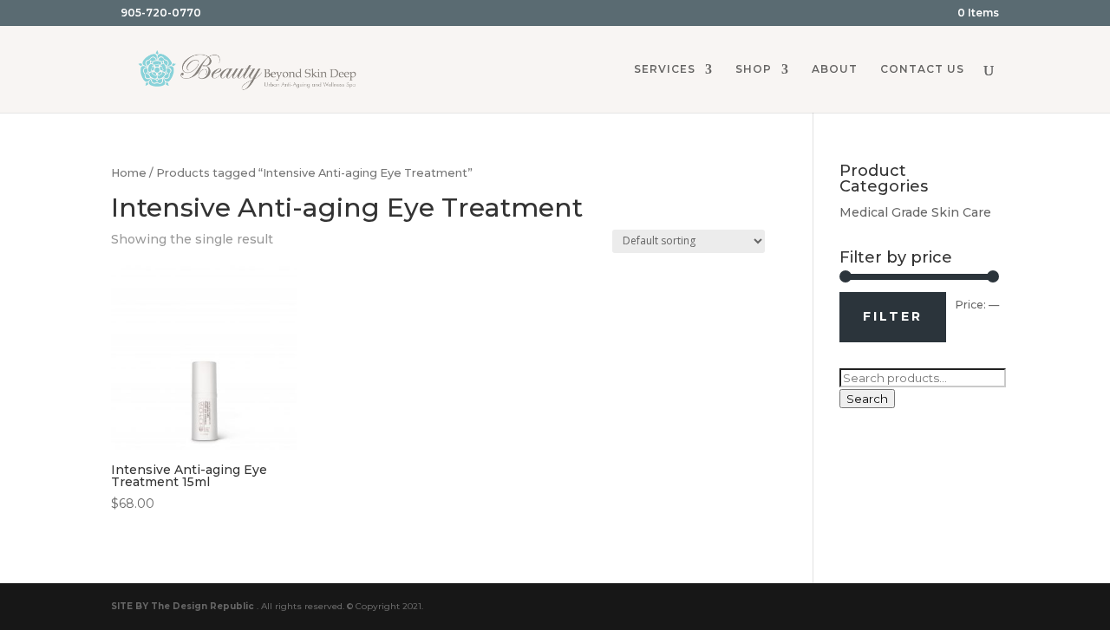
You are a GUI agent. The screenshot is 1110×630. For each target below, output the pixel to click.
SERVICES (664, 69)
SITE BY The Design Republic (182, 606)
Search (867, 399)
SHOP (753, 69)
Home (129, 172)
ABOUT (835, 69)
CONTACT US (922, 69)
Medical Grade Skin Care (915, 212)
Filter (893, 316)
